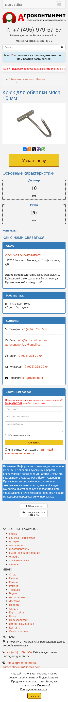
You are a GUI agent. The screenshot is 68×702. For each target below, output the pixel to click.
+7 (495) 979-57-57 (37, 29)
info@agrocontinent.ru (32, 340)
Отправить (34, 442)
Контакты (14, 627)
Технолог (14, 590)
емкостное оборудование (24, 553)
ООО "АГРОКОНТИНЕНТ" (23, 255)
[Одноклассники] (29, 149)
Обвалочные (40, 79)
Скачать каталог (19, 631)
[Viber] (39, 149)
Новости (14, 605)
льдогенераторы (19, 549)
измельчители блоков (22, 537)
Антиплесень (17, 597)
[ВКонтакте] (25, 149)
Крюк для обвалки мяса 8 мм (35, 513)
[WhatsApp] (43, 149)
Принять (34, 696)
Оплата (13, 608)
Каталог (14, 578)
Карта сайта (16, 612)
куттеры (14, 541)
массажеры (16, 545)
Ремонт (13, 586)
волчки (13, 534)
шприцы (14, 564)
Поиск (13, 616)
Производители (18, 620)
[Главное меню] (59, 4)
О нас (12, 574)
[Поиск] (62, 47)
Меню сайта (13, 4)
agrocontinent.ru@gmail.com (24, 344)
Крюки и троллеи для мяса (22, 79)
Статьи (13, 582)
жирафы (14, 556)
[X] (34, 149)
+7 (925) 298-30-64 (30, 355)
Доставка (14, 601)
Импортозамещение (21, 624)
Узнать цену (34, 160)
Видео (13, 593)
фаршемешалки (19, 560)
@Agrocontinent (32, 377)
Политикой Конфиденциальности (35, 687)
